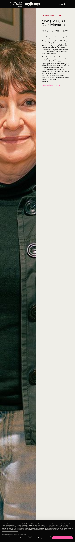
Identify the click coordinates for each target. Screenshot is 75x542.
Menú (61, 4)
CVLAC (59, 85)
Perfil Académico (47, 85)
